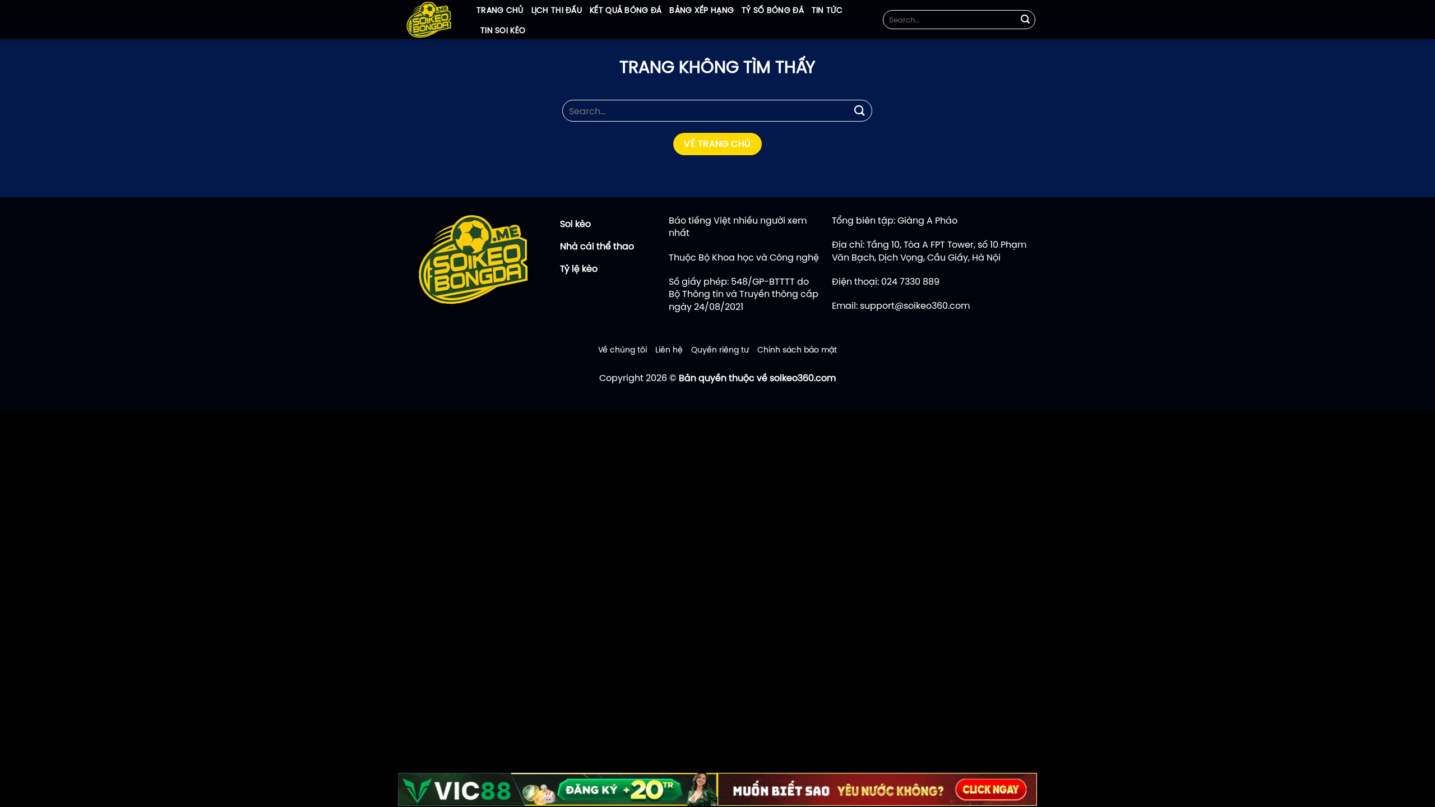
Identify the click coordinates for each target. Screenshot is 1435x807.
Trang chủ (500, 10)
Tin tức (827, 10)
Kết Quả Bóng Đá (625, 10)
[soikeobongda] (429, 19)
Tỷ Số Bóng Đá (773, 10)
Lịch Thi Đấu (556, 10)
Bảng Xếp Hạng (701, 10)
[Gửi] (1025, 19)
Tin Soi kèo (502, 30)
